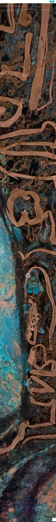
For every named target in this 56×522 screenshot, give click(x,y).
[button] (7, 10)
